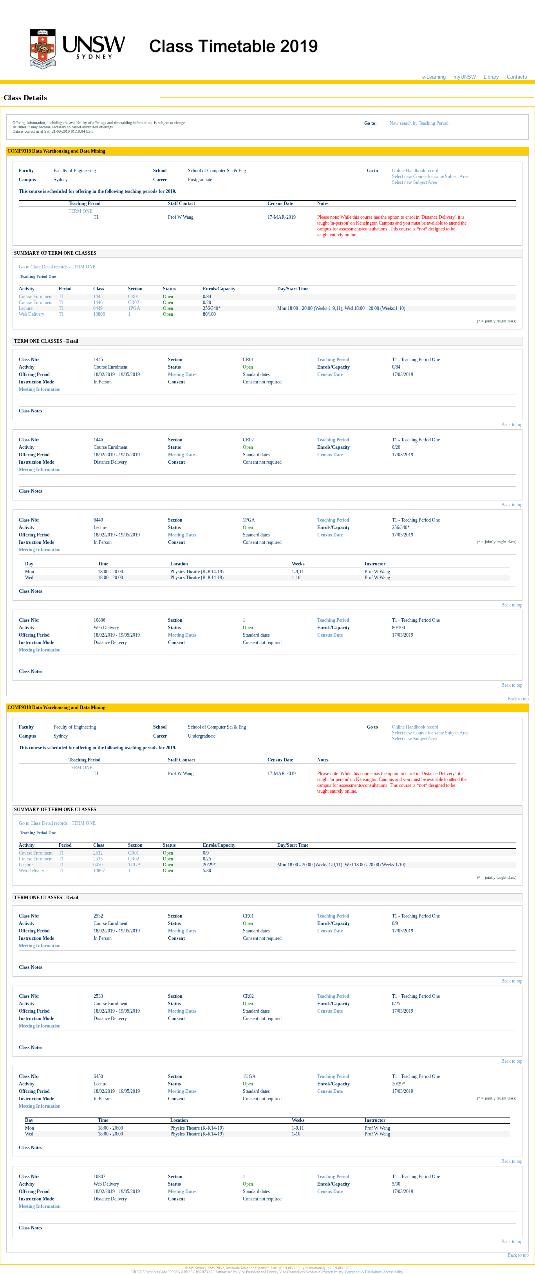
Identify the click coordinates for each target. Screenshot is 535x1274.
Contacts (517, 77)
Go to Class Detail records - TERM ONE (57, 267)
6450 (98, 864)
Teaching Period (333, 359)
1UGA (134, 864)
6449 (98, 308)
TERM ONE (80, 211)
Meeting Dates (182, 374)
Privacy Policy (332, 1272)
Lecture (26, 308)
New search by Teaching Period (419, 123)
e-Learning (434, 77)
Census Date (330, 374)
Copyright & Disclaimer (363, 1272)
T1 (61, 296)
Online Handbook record (415, 170)
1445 (98, 296)
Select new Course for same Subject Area (430, 176)
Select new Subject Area (414, 182)
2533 (98, 859)
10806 (99, 314)
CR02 (133, 302)
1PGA (134, 308)
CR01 (133, 296)
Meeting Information (40, 389)
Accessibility (393, 1272)
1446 (98, 302)
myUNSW (465, 77)
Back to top (511, 424)
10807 (99, 870)
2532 (98, 853)
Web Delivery (31, 314)
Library (491, 77)
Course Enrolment (35, 296)
